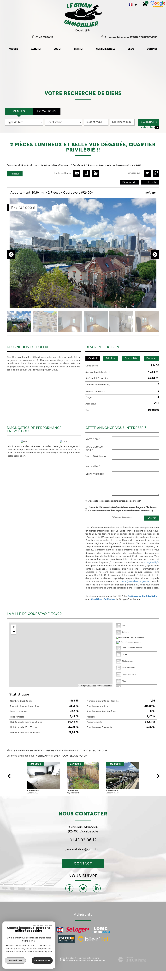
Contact (152, 49)
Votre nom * (93, 439)
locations (46, 111)
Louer (57, 49)
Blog (131, 49)
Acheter (36, 49)
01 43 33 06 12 (83, 840)
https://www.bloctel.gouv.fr (135, 581)
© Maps (90, 685)
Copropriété (130, 358)
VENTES (19, 111)
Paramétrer (15, 960)
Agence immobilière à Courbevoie (22, 165)
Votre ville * (92, 466)
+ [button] (14, 627)
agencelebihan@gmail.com (83, 849)
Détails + (110, 358)
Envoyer (152, 518)
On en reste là (40, 925)
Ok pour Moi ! (42, 960)
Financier (151, 358)
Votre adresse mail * (94, 448)
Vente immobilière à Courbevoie (55, 165)
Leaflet (81, 685)
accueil (13, 49)
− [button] (14, 632)
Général (92, 358)
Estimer (78, 49)
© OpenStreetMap (104, 685)
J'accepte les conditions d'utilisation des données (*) (114, 501)
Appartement (79, 165)
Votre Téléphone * (95, 458)
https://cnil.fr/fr (151, 562)
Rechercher (149, 122)
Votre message (94, 474)
